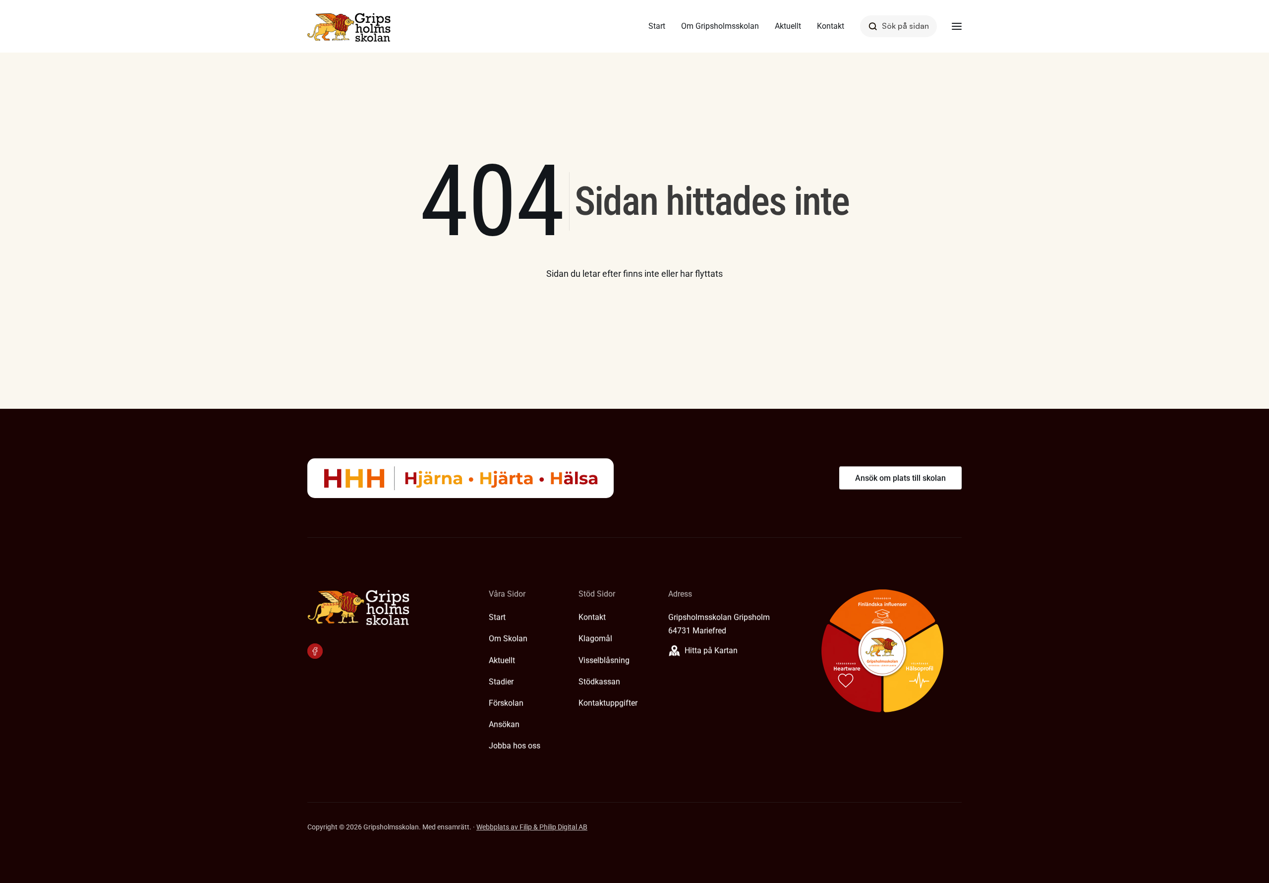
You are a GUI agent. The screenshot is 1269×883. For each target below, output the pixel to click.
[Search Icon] (898, 26)
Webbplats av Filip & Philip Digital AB (531, 827)
